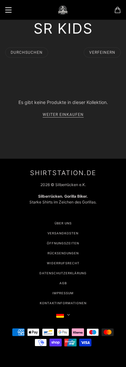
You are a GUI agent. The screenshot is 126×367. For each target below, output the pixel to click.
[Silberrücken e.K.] (63, 10)
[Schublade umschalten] (8, 10)
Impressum (63, 293)
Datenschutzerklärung (63, 273)
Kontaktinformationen (63, 303)
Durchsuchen (27, 52)
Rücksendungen (63, 253)
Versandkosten (63, 233)
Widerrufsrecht (63, 263)
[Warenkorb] (117, 10)
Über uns (63, 223)
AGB (63, 283)
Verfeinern (102, 52)
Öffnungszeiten (63, 243)
